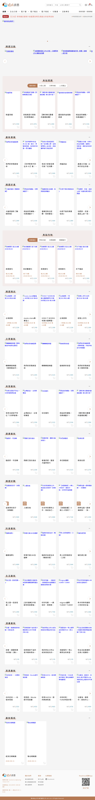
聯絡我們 (41, 785)
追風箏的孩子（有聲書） (11, 508)
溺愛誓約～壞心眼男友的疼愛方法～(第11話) (66, 652)
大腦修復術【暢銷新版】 (12, 212)
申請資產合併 (77, 16)
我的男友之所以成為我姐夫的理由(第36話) (48, 652)
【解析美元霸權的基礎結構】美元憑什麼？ (47, 117)
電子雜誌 (34, 11)
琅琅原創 (89, 11)
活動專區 (65, 11)
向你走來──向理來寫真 (12, 698)
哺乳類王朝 (82, 555)
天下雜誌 (79, 269)
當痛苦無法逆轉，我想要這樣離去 (48, 213)
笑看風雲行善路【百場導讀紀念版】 (29, 117)
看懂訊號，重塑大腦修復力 (48, 461)
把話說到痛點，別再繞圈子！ (82, 115)
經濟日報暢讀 (11, 756)
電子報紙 (45, 11)
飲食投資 (81, 460)
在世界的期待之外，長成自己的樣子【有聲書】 (48, 510)
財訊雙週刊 (27, 269)
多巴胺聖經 (64, 460)
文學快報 (52, 85)
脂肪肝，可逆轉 (12, 460)
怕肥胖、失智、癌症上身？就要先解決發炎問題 (84, 213)
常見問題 (41, 782)
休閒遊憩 (52, 240)
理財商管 (32, 85)
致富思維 (9, 114)
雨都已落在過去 (30, 460)
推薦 (4, 11)
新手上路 (41, 779)
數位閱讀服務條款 (30, 782)
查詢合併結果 (88, 16)
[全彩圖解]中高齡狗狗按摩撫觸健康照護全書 (30, 604)
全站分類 (13, 11)
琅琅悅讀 (82, 11)
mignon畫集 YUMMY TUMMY (66, 603)
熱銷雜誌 (32, 240)
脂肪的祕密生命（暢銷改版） (48, 556)
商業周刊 (9, 269)
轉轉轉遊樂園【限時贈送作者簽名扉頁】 (12, 368)
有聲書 (55, 11)
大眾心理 (42, 85)
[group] (47, 31)
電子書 (24, 11)
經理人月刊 (82, 318)
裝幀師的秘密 (65, 365)
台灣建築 (9, 318)
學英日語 (42, 240)
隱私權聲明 (28, 785)
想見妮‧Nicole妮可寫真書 (30, 698)
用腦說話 (63, 164)
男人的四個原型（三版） (66, 556)
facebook (51, 779)
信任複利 (45, 413)
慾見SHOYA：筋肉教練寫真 (48, 698)
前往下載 (86, 788)
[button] (5, 61)
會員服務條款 (29, 779)
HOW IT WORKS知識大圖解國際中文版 (48, 320)
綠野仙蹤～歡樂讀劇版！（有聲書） (84, 510)
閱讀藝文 (62, 240)
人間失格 (27, 507)
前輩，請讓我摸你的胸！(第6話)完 (12, 652)
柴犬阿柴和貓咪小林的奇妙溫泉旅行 (84, 604)
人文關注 (62, 85)
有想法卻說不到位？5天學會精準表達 (12, 415)
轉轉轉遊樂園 (47, 365)
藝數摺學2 (10, 555)
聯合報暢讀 (32, 756)
